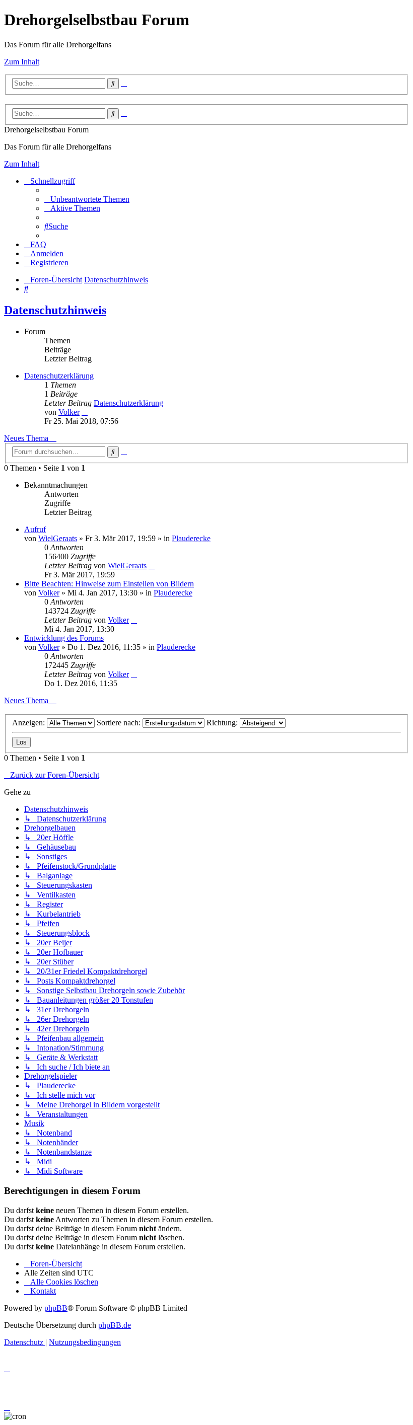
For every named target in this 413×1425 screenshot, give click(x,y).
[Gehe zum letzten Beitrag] (152, 565)
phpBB (55, 1308)
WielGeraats (57, 538)
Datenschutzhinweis (55, 310)
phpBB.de (114, 1325)
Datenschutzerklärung (59, 375)
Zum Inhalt (21, 61)
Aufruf (35, 529)
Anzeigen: (29, 722)
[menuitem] (86, 199)
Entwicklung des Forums (64, 638)
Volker (69, 412)
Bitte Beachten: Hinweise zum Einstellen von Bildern (109, 583)
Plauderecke (191, 538)
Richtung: (223, 722)
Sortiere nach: (120, 722)
